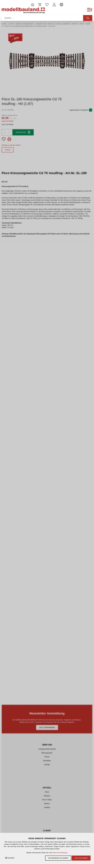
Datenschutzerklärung (60, 852)
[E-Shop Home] (23, 11)
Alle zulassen (81, 858)
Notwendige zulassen (58, 858)
